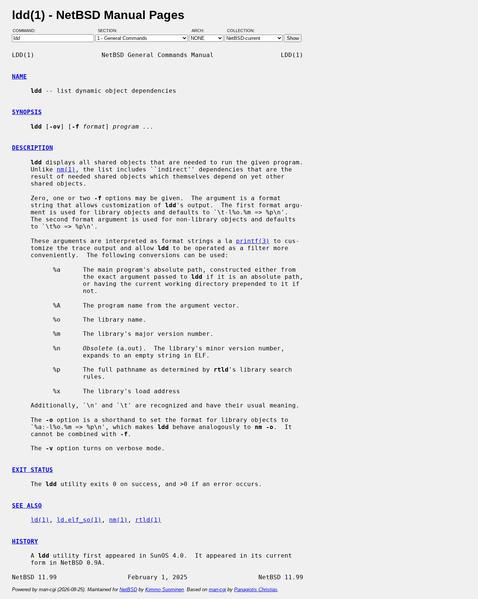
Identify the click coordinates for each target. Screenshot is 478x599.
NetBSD (128, 589)
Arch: (201, 31)
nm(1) (66, 169)
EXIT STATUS (32, 469)
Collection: (241, 31)
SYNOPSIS (27, 112)
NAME (19, 76)
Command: (26, 31)
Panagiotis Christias (255, 589)
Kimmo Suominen (164, 589)
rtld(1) (148, 519)
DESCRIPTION (32, 147)
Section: (109, 31)
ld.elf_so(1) (79, 519)
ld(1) (40, 519)
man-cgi (217, 589)
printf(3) (253, 241)
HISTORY (25, 541)
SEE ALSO (27, 505)
